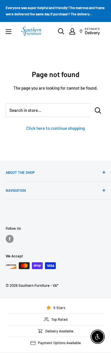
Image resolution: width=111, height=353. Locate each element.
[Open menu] (8, 31)
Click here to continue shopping (55, 128)
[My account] (72, 31)
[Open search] (61, 31)
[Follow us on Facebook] (10, 239)
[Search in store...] (98, 110)
